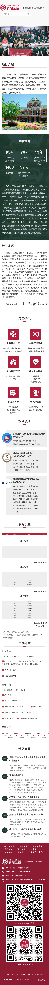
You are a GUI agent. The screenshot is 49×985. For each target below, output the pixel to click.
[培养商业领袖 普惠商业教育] (9, 7)
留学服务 (8, 852)
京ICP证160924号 (27, 979)
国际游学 (8, 849)
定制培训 (21, 852)
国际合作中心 (37, 852)
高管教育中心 (39, 846)
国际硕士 (23, 846)
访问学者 (21, 849)
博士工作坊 (36, 849)
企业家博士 (9, 846)
